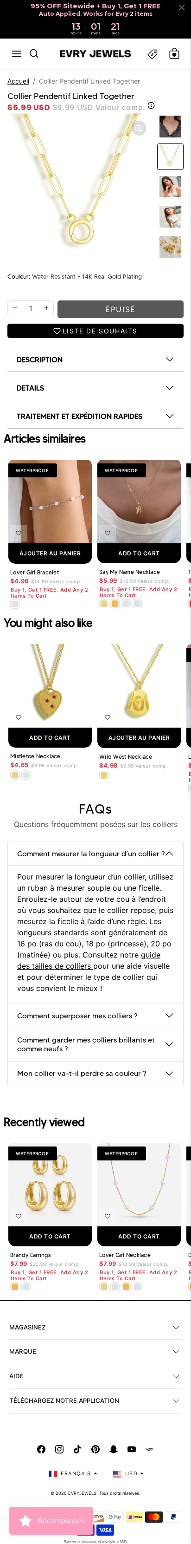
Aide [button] (16, 1376)
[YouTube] (132, 1449)
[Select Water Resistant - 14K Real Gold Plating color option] (103, 603)
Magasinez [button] (27, 1327)
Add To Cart (139, 553)
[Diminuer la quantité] (15, 308)
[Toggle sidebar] (152, 53)
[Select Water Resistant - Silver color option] (14, 604)
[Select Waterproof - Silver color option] (137, 603)
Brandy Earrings (30, 1255)
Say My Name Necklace (129, 572)
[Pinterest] (95, 1449)
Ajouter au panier (50, 553)
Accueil (18, 81)
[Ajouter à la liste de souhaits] (18, 533)
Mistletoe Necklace (35, 756)
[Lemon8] (150, 1449)
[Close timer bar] (181, 7)
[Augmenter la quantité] (46, 308)
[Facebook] (41, 1449)
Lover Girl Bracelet (34, 572)
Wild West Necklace (126, 757)
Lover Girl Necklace (125, 1255)
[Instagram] (59, 1449)
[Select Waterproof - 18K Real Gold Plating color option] (115, 603)
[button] (17, 53)
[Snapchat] (113, 1449)
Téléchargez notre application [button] (64, 1400)
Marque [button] (22, 1351)
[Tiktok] (77, 1449)
